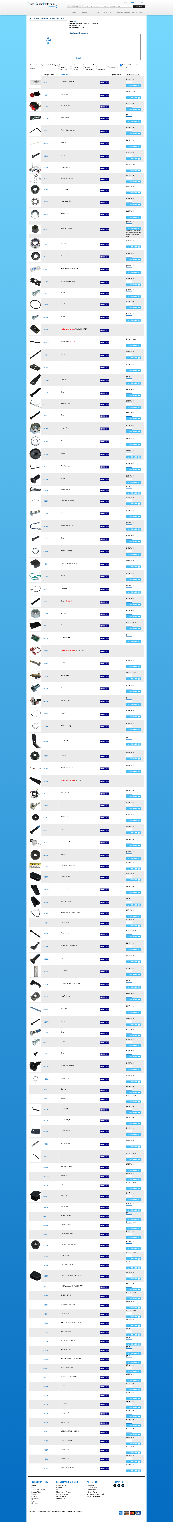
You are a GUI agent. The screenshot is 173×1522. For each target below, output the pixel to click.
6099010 (45, 1377)
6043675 (45, 95)
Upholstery (101, 69)
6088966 (45, 877)
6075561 (45, 1323)
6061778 (45, 830)
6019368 (45, 107)
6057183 (45, 156)
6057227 (45, 293)
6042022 (45, 1079)
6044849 (45, 1207)
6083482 (45, 1296)
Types (96, 12)
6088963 (45, 1090)
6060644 (45, 997)
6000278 (45, 1450)
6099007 (45, 1341)
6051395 (45, 727)
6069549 (45, 143)
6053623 (45, 429)
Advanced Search (38, 1490)
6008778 (45, 229)
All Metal (63, 67)
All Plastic (75, 67)
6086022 (45, 959)
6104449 (45, 1256)
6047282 (45, 855)
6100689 (45, 1144)
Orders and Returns (126, 12)
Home (75, 12)
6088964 (45, 1167)
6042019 (45, 1216)
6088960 (45, 890)
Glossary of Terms (63, 1492)
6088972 (45, 1022)
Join (32, 1487)
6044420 (45, 342)
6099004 (45, 1186)
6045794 (45, 1387)
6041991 (45, 355)
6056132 (45, 479)
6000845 (45, 913)
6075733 (45, 676)
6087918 (45, 467)
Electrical (100, 67)
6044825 (45, 305)
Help (141, 12)
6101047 (45, 638)
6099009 (45, 1305)
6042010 (45, 539)
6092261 (45, 1276)
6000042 (45, 202)
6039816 (45, 131)
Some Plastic (76, 69)
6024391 (45, 1468)
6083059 (45, 257)
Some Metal (64, 69)
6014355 (45, 282)
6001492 (45, 526)
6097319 (45, 1099)
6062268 (45, 843)
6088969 (45, 794)
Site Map (34, 1503)
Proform (76, 21)
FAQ (57, 1490)
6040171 (45, 82)
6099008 (45, 1423)
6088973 (45, 1234)
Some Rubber (89, 69)
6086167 (45, 741)
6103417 (45, 1432)
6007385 (45, 442)
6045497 (45, 866)
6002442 (45, 368)
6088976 (45, 1157)
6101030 (45, 1176)
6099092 (45, 1405)
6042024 (45, 1459)
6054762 (45, 416)
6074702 (45, 490)
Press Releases (92, 1490)
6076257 (45, 984)
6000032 (45, 756)
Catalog (107, 12)
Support (59, 1487)
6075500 (45, 393)
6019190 (45, 564)
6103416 (45, 1314)
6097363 (45, 1350)
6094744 (45, 1359)
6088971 (45, 1196)
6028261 (45, 551)
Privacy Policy (92, 1492)
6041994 (45, 1396)
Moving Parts (113, 67)
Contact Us (60, 1499)
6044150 (45, 1054)
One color (125, 67)
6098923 (45, 1368)
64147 (45, 269)
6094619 (45, 1287)
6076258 (45, 946)
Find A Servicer (62, 1494)
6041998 (45, 923)
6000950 (45, 714)
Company (90, 1485)
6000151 (45, 317)
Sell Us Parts (61, 1496)
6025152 (45, 454)
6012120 (45, 514)
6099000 (45, 1110)
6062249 (45, 972)
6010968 (45, 602)
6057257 (45, 179)
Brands (85, 12)
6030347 (45, 577)
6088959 (45, 902)
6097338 (45, 1414)
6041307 (45, 701)
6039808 (45, 118)
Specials (34, 1499)
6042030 (45, 1066)
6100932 (45, 330)
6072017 (45, 244)
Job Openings (91, 1487)
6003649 (45, 214)
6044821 (45, 664)
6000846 (45, 769)
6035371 (45, 818)
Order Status (61, 1485)
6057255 (45, 501)
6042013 (45, 1042)
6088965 (45, 1225)
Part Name (64, 75)
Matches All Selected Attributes (132, 65)
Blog (33, 1501)
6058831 (45, 934)
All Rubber (87, 67)
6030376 (45, 404)
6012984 (45, 168)
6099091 (45, 1332)
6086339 (45, 1131)
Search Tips (36, 1492)
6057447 (45, 190)
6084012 (45, 626)
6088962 (45, 1265)
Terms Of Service (93, 1496)
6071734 (45, 380)
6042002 (45, 1033)
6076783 (45, 614)
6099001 (45, 1121)
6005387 (45, 781)
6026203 (45, 651)
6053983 (45, 1245)
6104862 (45, 1441)
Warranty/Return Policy (95, 1494)
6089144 (45, 1009)
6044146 (45, 806)
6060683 (45, 689)
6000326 (45, 589)
